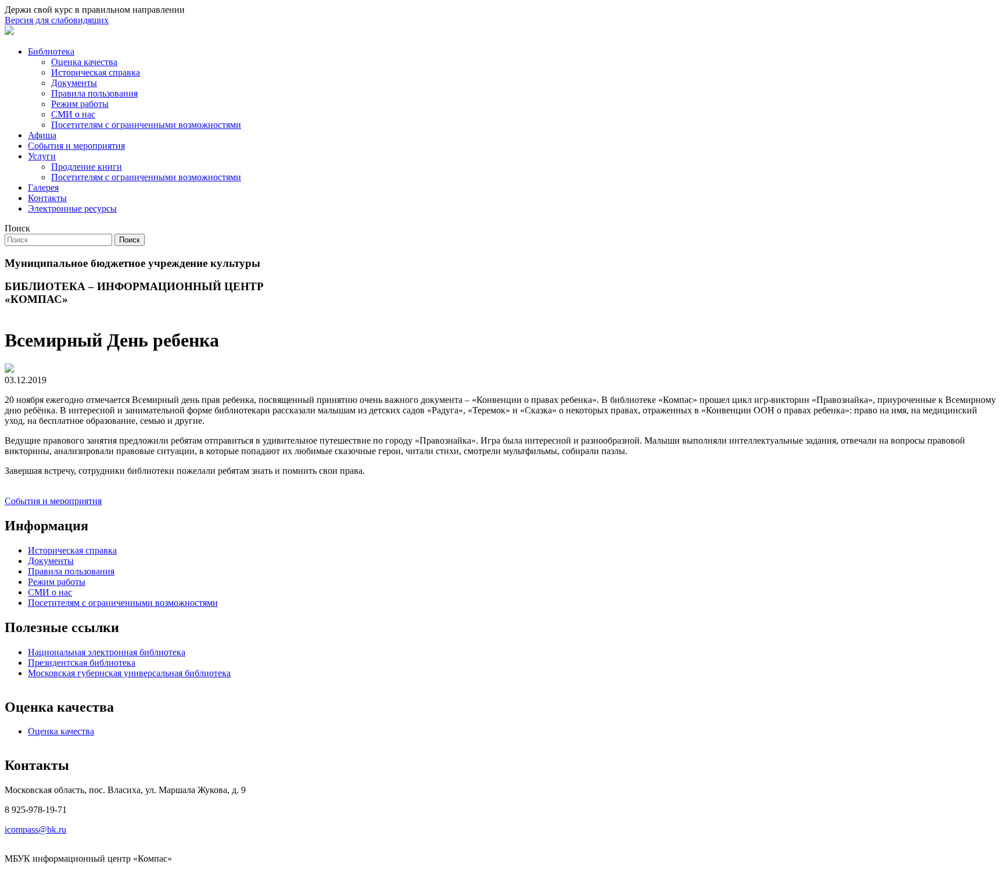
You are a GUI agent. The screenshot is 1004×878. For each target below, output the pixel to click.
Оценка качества (84, 62)
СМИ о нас (73, 114)
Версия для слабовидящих (57, 20)
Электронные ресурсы (72, 208)
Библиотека (51, 51)
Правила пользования (94, 93)
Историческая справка (95, 72)
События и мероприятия (76, 146)
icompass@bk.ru (35, 829)
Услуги (42, 156)
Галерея (43, 187)
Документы (74, 83)
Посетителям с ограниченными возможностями (146, 125)
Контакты (47, 198)
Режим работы (80, 104)
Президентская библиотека (81, 663)
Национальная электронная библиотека (106, 652)
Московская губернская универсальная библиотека (129, 673)
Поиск (17, 228)
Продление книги (86, 167)
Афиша (42, 135)
